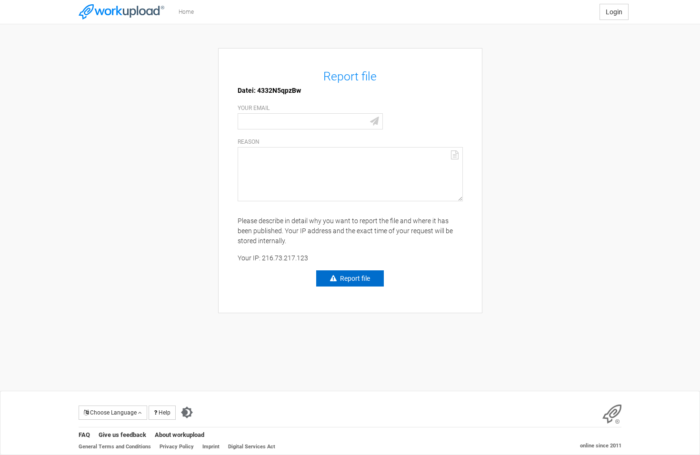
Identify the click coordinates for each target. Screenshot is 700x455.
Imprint (211, 447)
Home (186, 12)
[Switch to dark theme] (187, 413)
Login (614, 12)
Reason (249, 141)
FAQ (84, 434)
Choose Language (113, 412)
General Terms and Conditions (115, 447)
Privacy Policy (177, 447)
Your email (254, 108)
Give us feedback (122, 434)
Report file (355, 278)
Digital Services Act (251, 447)
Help (163, 412)
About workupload (179, 434)
